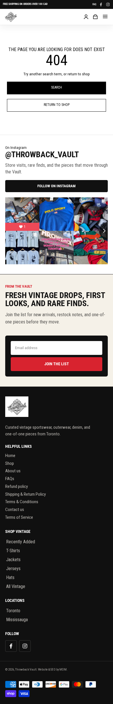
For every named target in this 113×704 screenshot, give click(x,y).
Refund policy (16, 486)
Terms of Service (19, 517)
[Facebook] (101, 4)
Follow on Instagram (56, 186)
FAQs (9, 478)
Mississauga (17, 619)
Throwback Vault (26, 669)
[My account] (86, 16)
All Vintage (15, 586)
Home (10, 455)
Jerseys (13, 568)
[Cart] (95, 16)
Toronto (13, 610)
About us (13, 470)
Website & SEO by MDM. (53, 669)
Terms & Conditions (21, 501)
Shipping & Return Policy (25, 494)
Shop (9, 463)
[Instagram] (107, 4)
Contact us (14, 509)
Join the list (56, 364)
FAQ (94, 4)
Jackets (13, 559)
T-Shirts (13, 550)
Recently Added (20, 541)
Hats (10, 577)
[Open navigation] (105, 16)
